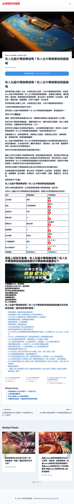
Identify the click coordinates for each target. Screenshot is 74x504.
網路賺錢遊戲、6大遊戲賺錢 (18, 322)
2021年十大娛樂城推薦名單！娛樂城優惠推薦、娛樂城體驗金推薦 (30, 337)
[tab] (33, 482)
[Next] (68, 456)
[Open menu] (70, 3)
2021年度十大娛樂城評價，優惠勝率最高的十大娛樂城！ (27, 317)
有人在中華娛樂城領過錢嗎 (12, 377)
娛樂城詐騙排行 (13, 366)
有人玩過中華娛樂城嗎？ (33, 377)
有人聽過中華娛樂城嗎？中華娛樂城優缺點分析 (56, 411)
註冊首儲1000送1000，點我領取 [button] (17, 286)
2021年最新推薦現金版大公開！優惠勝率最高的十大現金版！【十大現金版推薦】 (36, 356)
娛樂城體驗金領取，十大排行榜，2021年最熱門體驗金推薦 (28, 344)
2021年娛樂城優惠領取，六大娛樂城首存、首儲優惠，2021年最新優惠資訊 (34, 342)
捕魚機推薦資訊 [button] (10, 300)
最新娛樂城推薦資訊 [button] (12, 288)
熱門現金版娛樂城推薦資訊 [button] (15, 291)
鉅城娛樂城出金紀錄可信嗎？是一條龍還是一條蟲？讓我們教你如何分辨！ (18, 461)
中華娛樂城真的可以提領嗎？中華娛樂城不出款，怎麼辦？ (17, 412)
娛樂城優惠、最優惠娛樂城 (17, 324)
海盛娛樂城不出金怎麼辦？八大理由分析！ (22, 391)
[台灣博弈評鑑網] (11, 3)
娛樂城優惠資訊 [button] (10, 295)
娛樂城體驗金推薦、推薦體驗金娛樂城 (21, 319)
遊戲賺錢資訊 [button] (10, 297)
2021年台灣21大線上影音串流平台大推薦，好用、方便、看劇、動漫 (31, 351)
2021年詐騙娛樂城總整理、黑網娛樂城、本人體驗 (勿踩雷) (28, 339)
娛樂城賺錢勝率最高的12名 (17, 349)
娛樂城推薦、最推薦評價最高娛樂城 (20, 312)
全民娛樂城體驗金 (14, 394)
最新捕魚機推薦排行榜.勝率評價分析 (20, 329)
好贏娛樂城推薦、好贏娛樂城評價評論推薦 (22, 399)
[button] (13, 114)
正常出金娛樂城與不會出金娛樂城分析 (21, 327)
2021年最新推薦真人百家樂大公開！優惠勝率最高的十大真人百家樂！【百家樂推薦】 (37, 359)
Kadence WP (54, 498)
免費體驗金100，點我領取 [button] (14, 284)
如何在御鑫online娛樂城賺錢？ (19, 396)
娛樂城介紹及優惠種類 (10, 55)
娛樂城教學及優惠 (22, 55)
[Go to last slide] (5, 456)
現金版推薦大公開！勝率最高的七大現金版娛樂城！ (25, 314)
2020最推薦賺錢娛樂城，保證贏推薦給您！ (23, 354)
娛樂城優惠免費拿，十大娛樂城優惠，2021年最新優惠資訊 (28, 346)
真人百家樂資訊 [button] (10, 302)
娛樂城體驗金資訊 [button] (11, 293)
